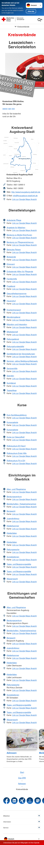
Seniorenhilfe (12, 368)
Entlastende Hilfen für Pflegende (20, 271)
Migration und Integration (17, 324)
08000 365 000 (8, 108)
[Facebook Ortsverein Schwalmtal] (6, 800)
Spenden (10, 375)
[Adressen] (22, 739)
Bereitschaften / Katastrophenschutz (21, 503)
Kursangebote (12, 422)
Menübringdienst (13, 317)
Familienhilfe (12, 278)
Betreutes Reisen (14, 249)
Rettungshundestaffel (15, 346)
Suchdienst (11, 383)
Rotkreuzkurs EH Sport (16, 445)
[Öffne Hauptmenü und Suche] (39, 19)
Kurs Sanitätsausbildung (17, 415)
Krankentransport (14, 309)
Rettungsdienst (13, 339)
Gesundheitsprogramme (16, 293)
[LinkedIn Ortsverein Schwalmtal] (14, 800)
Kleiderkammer (13, 525)
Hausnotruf (11, 300)
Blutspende (11, 256)
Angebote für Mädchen (16, 227)
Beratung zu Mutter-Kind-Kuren (19, 234)
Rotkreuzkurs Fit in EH (16, 460)
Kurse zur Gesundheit (15, 437)
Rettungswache (13, 549)
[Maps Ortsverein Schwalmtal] (30, 800)
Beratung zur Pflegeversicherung (20, 242)
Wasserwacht (12, 578)
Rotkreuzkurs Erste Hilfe (17, 453)
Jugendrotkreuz (13, 518)
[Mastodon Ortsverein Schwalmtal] (37, 800)
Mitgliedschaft (12, 331)
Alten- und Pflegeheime (16, 489)
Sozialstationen (13, 556)
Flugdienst (11, 286)
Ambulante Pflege (14, 220)
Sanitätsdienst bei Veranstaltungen (21, 353)
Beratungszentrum (14, 496)
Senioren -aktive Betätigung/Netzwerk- (22, 361)
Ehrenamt (11, 264)
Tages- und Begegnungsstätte (19, 564)
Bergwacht (11, 511)
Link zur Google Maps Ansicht (24, 199)
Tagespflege (12, 390)
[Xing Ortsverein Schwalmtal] (22, 800)
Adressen (12, 752)
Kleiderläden (12, 533)
